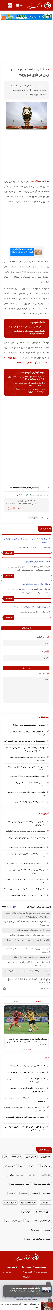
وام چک (35, 1193)
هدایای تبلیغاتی (10, 1202)
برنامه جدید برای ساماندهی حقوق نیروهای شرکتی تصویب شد (27, 758)
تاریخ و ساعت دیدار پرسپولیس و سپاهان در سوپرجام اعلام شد (26, 540)
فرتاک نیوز (35, 181)
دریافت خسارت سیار (28, 1202)
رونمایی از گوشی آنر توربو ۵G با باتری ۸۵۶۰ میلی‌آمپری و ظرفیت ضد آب (24, 1109)
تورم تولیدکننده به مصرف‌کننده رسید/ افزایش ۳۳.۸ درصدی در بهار (26, 823)
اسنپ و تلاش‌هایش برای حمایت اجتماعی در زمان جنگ (26, 895)
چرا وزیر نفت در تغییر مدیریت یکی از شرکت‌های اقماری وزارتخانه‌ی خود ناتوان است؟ (24, 1291)
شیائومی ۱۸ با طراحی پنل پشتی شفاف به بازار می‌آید (26, 1072)
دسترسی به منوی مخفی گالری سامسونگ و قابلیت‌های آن (25, 1118)
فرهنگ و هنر (12, 1267)
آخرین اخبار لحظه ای (42, 1211)
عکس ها (38, 1001)
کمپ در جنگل (34, 1230)
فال (5, 1156)
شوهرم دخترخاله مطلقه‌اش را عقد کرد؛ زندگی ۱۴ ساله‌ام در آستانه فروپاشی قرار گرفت (25, 749)
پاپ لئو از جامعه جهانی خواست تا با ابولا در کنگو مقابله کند (25, 881)
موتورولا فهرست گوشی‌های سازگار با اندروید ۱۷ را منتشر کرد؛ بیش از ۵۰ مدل (25, 1128)
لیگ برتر (23, 1166)
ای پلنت (47, 1230)
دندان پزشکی (45, 1202)
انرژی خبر (26, 1211)
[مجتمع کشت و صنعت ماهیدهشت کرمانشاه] (26, 17)
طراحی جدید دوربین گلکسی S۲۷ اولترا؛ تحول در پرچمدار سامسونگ (25, 1099)
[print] (9, 508)
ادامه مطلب (9, 553)
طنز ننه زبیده (45, 1175)
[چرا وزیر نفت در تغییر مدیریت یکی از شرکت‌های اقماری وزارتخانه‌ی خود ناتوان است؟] (46, 1289)
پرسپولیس (46, 1166)
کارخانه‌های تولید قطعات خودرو (38, 1221)
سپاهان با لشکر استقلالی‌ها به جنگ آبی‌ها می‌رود (27, 776)
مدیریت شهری (42, 1272)
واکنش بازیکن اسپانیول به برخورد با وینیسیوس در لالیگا (24, 889)
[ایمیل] (14, 508)
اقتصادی (28, 1272)
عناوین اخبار (26, 1267)
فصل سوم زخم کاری (16, 1175)
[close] (48, 1283)
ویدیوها (16, 1001)
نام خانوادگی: (41, 637)
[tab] (37, 1001)
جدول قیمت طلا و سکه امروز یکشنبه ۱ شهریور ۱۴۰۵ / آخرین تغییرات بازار (26, 378)
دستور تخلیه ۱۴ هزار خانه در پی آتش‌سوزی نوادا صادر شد (26, 855)
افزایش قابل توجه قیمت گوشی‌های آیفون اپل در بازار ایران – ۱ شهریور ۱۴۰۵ (26, 1080)
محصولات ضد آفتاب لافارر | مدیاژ (38, 1239)
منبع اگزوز (46, 1193)
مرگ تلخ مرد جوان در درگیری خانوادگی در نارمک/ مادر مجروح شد (28, 390)
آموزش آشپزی (31, 1156)
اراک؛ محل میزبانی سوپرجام (37, 561)
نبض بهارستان (10, 1166)
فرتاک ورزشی (45, 1156)
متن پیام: (42, 673)
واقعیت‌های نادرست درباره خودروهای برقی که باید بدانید (27, 839)
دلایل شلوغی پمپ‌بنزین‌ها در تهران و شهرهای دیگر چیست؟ (27, 733)
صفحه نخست (40, 1267)
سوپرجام (33, 517)
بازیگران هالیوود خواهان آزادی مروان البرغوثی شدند (26, 847)
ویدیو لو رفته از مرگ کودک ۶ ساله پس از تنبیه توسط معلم (26, 784)
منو (21, 5)
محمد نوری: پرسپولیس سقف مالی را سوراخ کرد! (28, 725)
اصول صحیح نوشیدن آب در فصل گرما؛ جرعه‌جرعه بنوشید (29, 332)
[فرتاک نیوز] (39, 9)
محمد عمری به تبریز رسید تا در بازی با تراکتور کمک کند (25, 831)
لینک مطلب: (44, 488)
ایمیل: (43, 651)
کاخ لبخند (12, 1193)
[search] (10, 5)
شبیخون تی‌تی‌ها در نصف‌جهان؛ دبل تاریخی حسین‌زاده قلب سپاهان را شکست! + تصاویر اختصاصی (27, 1042)
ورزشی (21, 500)
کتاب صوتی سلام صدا (42, 1184)
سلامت (8, 1272)
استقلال (34, 1166)
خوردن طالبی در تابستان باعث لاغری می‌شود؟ (26, 327)
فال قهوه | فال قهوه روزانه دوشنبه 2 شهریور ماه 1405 (20, 1306)
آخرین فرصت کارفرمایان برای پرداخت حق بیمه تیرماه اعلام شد (26, 768)
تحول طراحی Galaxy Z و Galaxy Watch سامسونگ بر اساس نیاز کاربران (26, 1090)
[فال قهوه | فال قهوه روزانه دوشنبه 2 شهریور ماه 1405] (47, 1306)
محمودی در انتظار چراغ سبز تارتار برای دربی (30, 802)
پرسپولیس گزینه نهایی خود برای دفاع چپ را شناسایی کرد (24, 741)
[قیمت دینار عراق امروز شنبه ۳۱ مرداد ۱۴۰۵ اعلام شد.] (38, 252)
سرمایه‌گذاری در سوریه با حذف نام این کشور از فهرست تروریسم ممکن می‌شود (25, 871)
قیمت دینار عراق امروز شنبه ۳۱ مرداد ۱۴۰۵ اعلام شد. (22, 252)
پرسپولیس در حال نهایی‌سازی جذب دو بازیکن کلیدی (26, 863)
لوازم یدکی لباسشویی (14, 1221)
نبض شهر (31, 1175)
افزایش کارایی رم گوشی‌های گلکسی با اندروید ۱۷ (27, 1066)
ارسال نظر (26, 668)
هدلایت (24, 1193)
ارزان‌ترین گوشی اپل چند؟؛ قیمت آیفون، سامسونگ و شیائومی (28, 384)
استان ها (26, 1277)
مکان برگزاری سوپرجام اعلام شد (35, 584)
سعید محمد (16, 1156)
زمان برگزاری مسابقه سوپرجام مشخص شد (31, 607)
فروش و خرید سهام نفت (20, 1184)
